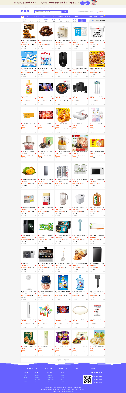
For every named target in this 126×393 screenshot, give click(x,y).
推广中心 (102, 16)
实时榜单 (36, 16)
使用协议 (62, 379)
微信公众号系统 (37, 379)
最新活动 (49, 16)
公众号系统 (75, 16)
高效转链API (49, 375)
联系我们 (62, 377)
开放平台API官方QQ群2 (98, 379)
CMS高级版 (68, 16)
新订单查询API (50, 377)
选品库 (54, 16)
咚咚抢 (31, 16)
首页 (23, 16)
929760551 (31, 7)
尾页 (68, 360)
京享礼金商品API (50, 379)
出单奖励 (42, 16)
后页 (65, 360)
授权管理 (101, 11)
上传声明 (62, 381)
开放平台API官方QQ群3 (98, 382)
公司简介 (62, 375)
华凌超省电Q (25, 263)
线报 (27, 16)
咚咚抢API (102, 20)
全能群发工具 (37, 375)
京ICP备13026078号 (69, 391)
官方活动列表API (50, 381)
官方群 (90, 16)
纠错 (35, 48)
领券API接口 (60, 16)
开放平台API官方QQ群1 (98, 376)
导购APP (36, 381)
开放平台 (96, 16)
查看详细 (24, 48)
